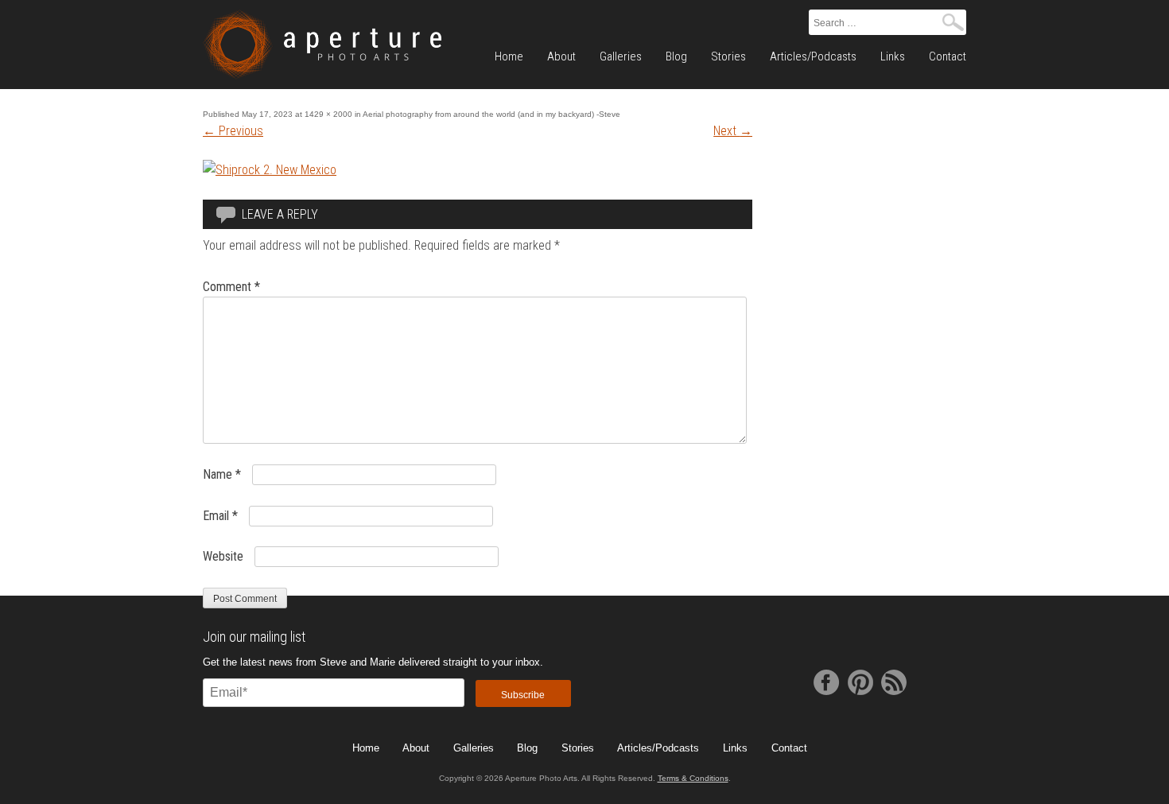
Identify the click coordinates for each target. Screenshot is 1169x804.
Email (220, 515)
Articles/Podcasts (813, 56)
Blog (676, 56)
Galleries (621, 56)
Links (892, 56)
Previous (233, 130)
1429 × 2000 (328, 114)
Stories (728, 56)
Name (222, 474)
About (561, 56)
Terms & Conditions (693, 778)
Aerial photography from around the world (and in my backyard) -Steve (491, 114)
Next (732, 130)
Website (223, 556)
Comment (231, 286)
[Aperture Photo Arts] (322, 45)
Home (509, 56)
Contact (947, 56)
